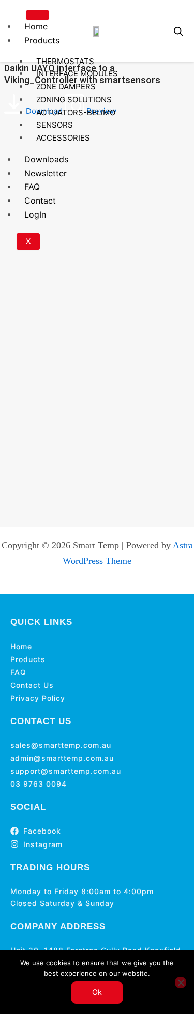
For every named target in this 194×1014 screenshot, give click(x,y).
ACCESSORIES (63, 138)
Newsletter (45, 173)
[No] (180, 982)
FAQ (32, 186)
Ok (97, 992)
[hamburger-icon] (37, 15)
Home (36, 26)
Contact (40, 200)
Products (41, 40)
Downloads (46, 159)
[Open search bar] (178, 31)
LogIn (35, 214)
